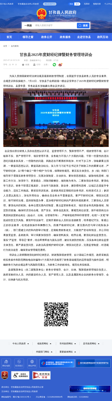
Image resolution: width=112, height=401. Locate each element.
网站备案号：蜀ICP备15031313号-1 (16, 397)
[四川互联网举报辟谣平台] (90, 389)
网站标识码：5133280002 (78, 397)
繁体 (77, 4)
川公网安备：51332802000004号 (49, 397)
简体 (71, 4)
